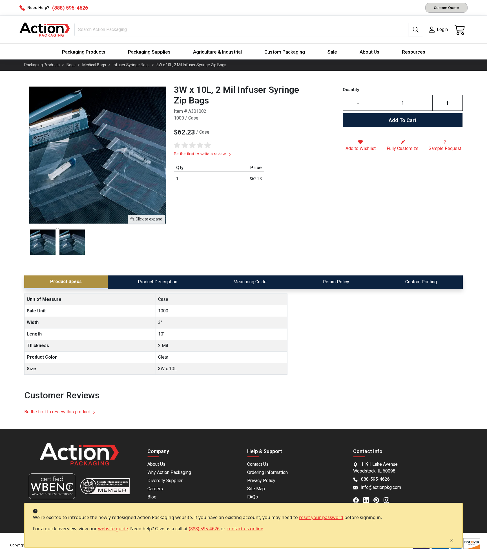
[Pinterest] (378, 499)
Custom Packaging (284, 52)
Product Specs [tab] (66, 281)
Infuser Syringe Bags (131, 65)
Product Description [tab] (157, 281)
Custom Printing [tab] (421, 281)
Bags (71, 65)
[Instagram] (389, 499)
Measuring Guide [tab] (250, 281)
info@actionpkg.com (381, 487)
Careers (155, 488)
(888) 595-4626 (204, 529)
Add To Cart (403, 120)
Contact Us (258, 464)
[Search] (415, 29)
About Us (369, 52)
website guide (113, 529)
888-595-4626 (375, 479)
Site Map (256, 488)
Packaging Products (83, 52)
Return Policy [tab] (336, 281)
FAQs (252, 497)
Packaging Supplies (149, 52)
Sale (332, 52)
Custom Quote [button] (446, 7)
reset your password (321, 517)
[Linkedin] (368, 499)
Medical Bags (94, 65)
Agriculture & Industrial (217, 52)
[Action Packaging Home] (79, 458)
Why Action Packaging (169, 472)
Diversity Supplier (165, 480)
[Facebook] (358, 499)
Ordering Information (267, 472)
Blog (151, 497)
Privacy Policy (261, 480)
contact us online (245, 529)
